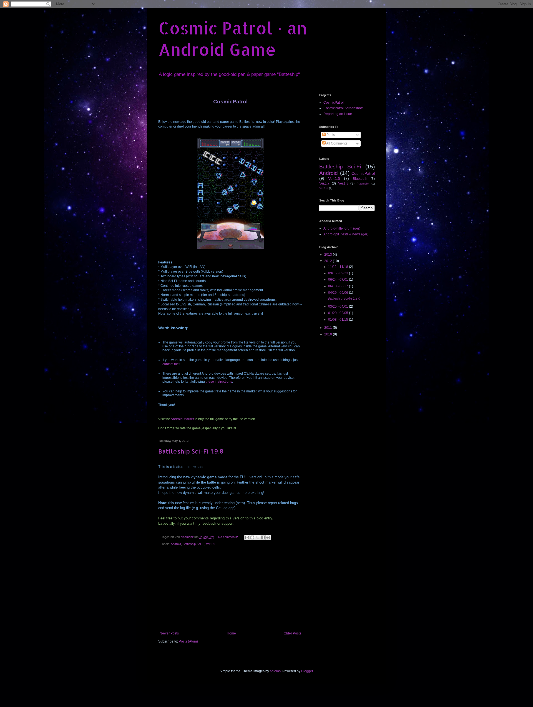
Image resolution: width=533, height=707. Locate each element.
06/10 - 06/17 (338, 286)
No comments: (228, 537)
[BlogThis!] (252, 537)
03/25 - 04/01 (338, 306)
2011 (328, 328)
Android (176, 544)
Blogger (307, 671)
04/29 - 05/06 (338, 293)
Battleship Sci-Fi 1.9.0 (191, 451)
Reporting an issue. (338, 114)
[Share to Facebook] (263, 537)
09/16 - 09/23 (338, 273)
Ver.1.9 (210, 544)
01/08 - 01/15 (338, 320)
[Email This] (247, 537)
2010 (328, 334)
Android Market (182, 419)
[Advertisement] (230, 589)
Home (231, 633)
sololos (275, 671)
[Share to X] (257, 537)
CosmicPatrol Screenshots (343, 108)
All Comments (336, 143)
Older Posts (292, 633)
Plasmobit (363, 183)
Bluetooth (360, 179)
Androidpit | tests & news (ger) (345, 234)
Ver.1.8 (343, 183)
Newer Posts (169, 633)
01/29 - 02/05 (338, 313)
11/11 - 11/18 (338, 267)
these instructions (219, 382)
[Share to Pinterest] (268, 537)
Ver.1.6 (323, 188)
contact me (170, 364)
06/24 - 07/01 (338, 280)
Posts (330, 135)
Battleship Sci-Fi (193, 544)
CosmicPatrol (333, 102)
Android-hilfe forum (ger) (341, 228)
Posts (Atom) (188, 641)
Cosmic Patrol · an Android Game (232, 38)
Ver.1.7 (324, 183)
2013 (328, 255)
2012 (328, 261)
